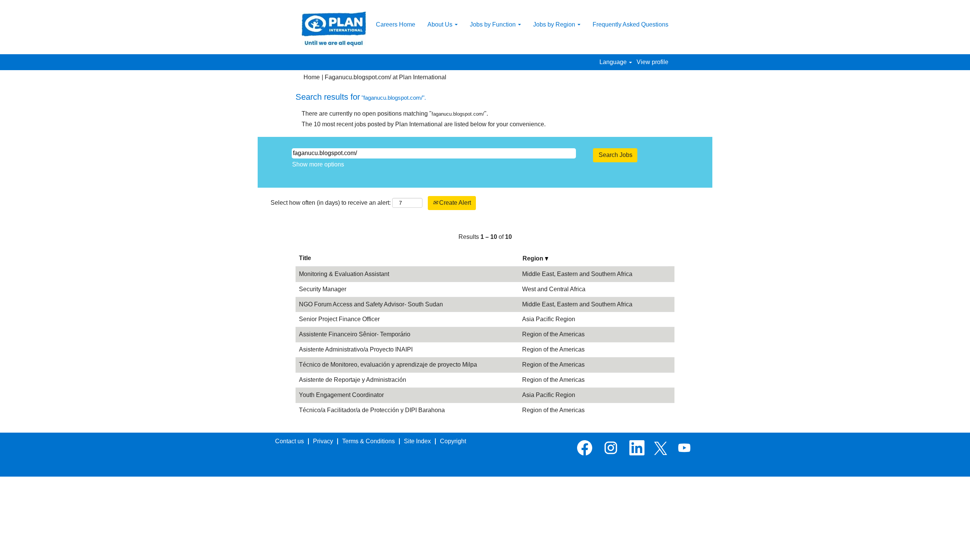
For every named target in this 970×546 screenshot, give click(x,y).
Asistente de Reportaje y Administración (352, 380)
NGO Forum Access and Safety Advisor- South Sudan (371, 304)
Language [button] (613, 62)
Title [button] (305, 258)
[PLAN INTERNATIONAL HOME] (333, 29)
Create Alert (454, 202)
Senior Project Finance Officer (339, 319)
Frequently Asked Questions (630, 24)
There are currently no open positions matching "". (395, 113)
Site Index (417, 441)
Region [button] (534, 258)
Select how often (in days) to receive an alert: (331, 202)
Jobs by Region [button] (555, 24)
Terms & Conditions (368, 441)
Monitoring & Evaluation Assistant (344, 274)
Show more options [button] (318, 164)
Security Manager (322, 289)
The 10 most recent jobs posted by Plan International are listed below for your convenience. (424, 124)
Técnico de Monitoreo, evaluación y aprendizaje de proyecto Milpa (388, 364)
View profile (652, 62)
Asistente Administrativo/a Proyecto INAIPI (356, 349)
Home (312, 77)
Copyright (453, 441)
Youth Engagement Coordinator (341, 395)
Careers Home (395, 24)
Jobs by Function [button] (493, 24)
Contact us (289, 441)
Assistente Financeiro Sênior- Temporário (354, 334)
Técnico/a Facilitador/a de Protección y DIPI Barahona (372, 410)
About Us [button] (440, 24)
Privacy (323, 441)
